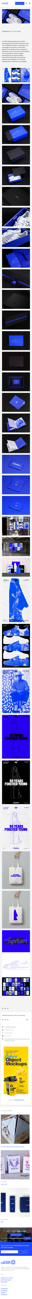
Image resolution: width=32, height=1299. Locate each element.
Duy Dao (14, 31)
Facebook (4, 1290)
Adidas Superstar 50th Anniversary (13, 1039)
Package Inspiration (11, 1027)
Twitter (3, 1292)
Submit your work (20, 3)
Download (27, 1238)
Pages (2, 1274)
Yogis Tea (4, 1184)
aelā (2, 1222)
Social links (3, 1285)
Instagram (4, 1288)
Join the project (6, 1280)
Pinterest (4, 1294)
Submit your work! (16, 1234)
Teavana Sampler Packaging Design (12, 1146)
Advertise (4, 1282)
